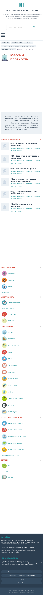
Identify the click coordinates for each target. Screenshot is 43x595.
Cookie (21, 579)
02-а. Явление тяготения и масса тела (24, 144)
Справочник (17, 43)
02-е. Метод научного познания (21, 205)
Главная (5, 43)
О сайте (21, 583)
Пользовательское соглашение (21, 572)
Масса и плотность (18, 148)
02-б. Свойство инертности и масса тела (25, 157)
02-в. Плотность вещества (23, 168)
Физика (28, 43)
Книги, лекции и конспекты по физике (18, 46)
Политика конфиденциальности (21, 575)
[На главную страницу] (21, 5)
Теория (13, 150)
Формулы (29, 148)
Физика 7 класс (8, 49)
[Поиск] (34, 27)
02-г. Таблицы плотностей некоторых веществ (24, 180)
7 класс (19, 150)
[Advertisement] (21, 86)
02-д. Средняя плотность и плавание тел (24, 192)
